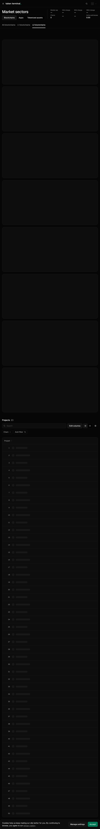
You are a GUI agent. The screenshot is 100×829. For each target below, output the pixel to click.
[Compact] (90, 426)
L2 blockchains (38, 25)
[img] (54, 11)
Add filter (19, 432)
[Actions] (95, 425)
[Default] (85, 426)
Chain (6, 432)
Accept (93, 824)
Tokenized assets (35, 17)
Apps (21, 17)
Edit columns (74, 426)
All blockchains (8, 25)
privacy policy (29, 825)
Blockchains (9, 17)
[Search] (86, 3)
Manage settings (77, 824)
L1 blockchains (23, 25)
